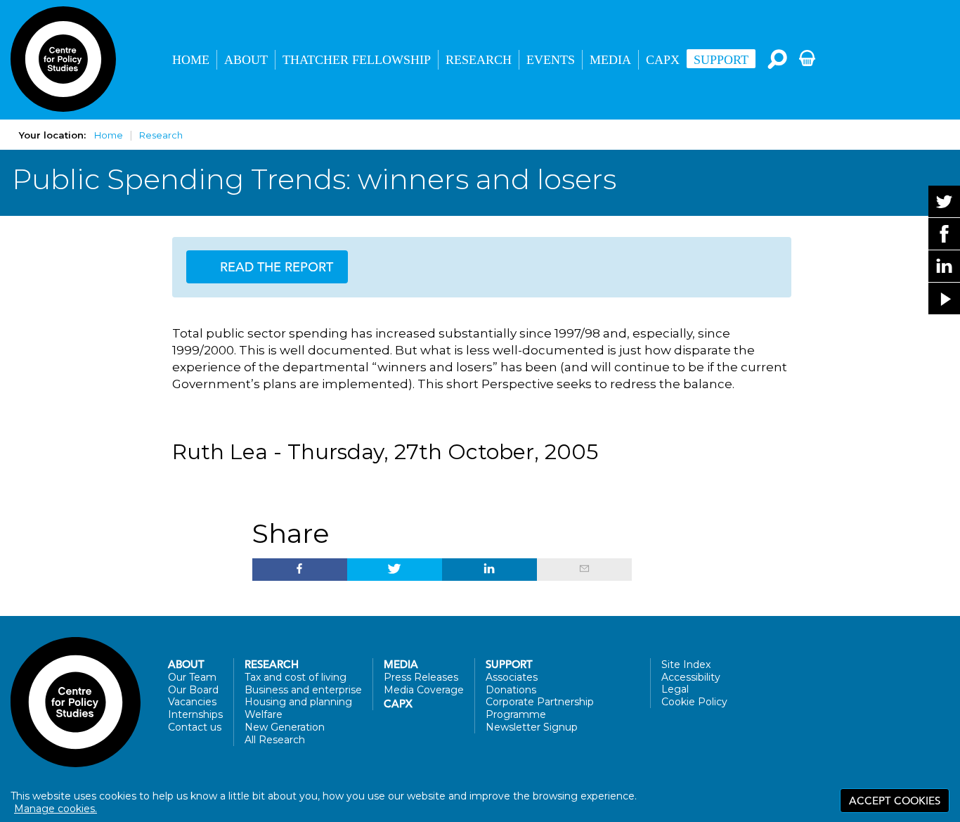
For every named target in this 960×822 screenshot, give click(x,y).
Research (479, 60)
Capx (398, 704)
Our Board (193, 689)
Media (610, 60)
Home (190, 60)
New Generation (285, 727)
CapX (663, 60)
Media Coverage (424, 689)
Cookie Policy (694, 701)
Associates (512, 677)
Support (721, 60)
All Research (275, 739)
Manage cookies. (55, 808)
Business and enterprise (303, 689)
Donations (511, 689)
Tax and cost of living (295, 677)
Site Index (686, 664)
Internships (195, 714)
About (246, 60)
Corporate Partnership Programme (540, 708)
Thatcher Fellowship (357, 60)
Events (550, 60)
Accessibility (690, 677)
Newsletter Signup (532, 727)
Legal (675, 689)
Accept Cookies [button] (894, 800)
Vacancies (192, 701)
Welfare (264, 714)
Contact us (194, 727)
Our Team (192, 677)
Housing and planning (298, 701)
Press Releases (421, 677)
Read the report (274, 267)
